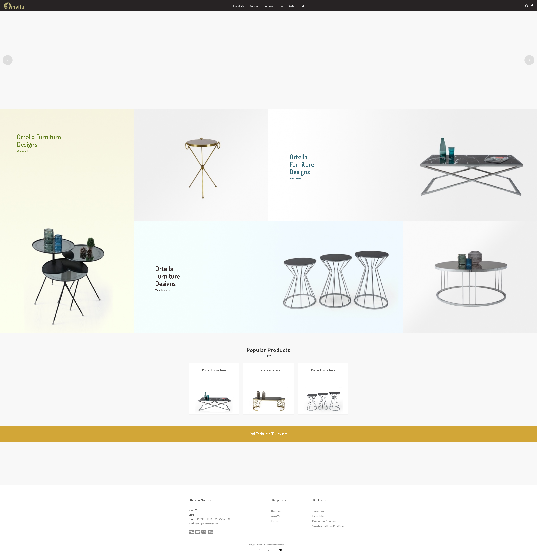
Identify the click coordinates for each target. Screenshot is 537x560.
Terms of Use (318, 511)
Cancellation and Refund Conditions (328, 526)
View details (23, 151)
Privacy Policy (318, 516)
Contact (292, 5)
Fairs (280, 5)
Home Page (238, 5)
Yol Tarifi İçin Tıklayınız (268, 434)
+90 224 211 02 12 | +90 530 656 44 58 (213, 519)
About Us (254, 5)
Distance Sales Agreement (324, 521)
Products (268, 5)
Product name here (214, 370)
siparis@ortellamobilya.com (206, 523)
